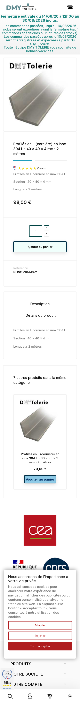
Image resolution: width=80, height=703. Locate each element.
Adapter (40, 625)
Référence (20, 268)
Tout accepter (40, 646)
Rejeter (40, 635)
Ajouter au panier (40, 246)
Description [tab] (40, 304)
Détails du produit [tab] (41, 315)
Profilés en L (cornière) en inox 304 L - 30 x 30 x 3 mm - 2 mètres (40, 458)
